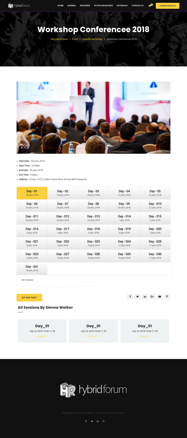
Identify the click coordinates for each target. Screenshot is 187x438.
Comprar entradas (167, 6)
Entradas (122, 5)
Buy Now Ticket (29, 297)
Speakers (85, 5)
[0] (150, 6)
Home (60, 5)
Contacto (138, 5)
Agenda (71, 5)
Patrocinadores (103, 5)
